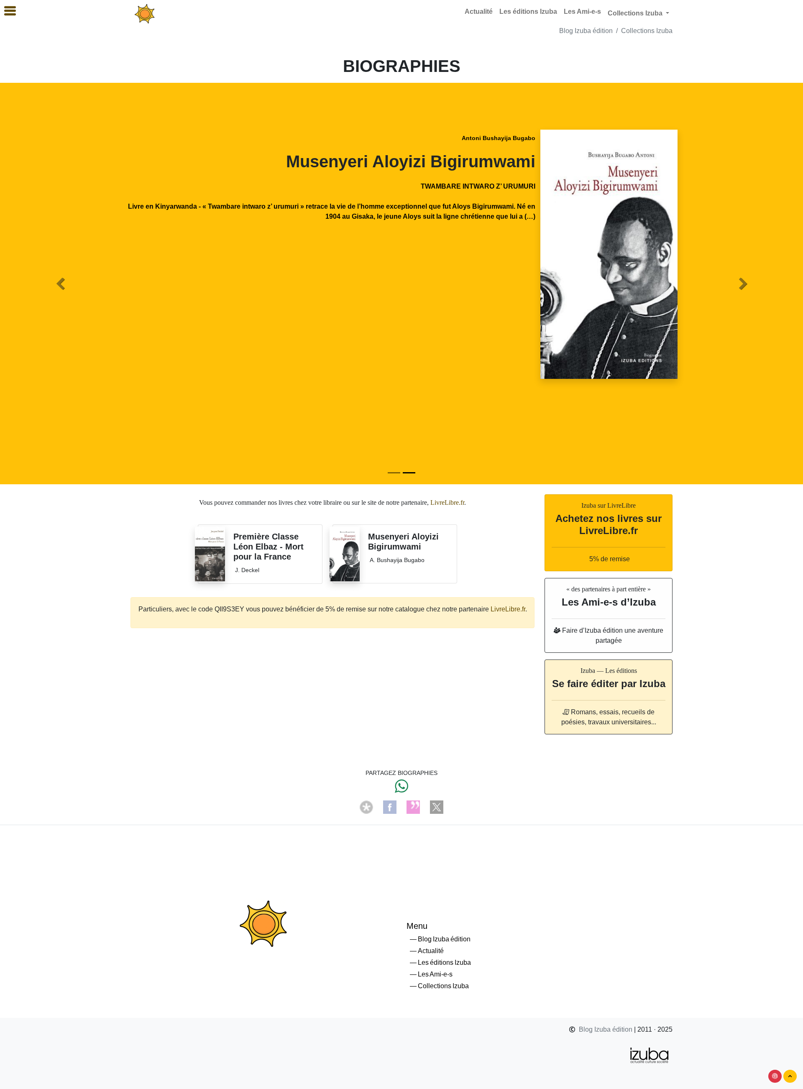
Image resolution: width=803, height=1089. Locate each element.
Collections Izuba (647, 30)
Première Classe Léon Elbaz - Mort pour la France (268, 546)
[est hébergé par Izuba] (650, 1054)
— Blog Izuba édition (440, 939)
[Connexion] (775, 1076)
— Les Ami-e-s (431, 974)
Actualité (479, 11)
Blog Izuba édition (586, 30)
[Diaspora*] (366, 806)
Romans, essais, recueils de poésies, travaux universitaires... (608, 717)
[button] (60, 283)
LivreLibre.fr (447, 502)
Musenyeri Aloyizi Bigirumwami (410, 161)
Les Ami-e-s (582, 11)
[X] (437, 806)
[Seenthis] (413, 806)
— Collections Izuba (439, 985)
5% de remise (609, 558)
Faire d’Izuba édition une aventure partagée (611, 635)
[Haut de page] (790, 1076)
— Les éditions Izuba (440, 962)
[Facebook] (390, 806)
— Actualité (427, 950)
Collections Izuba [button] (636, 13)
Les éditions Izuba (528, 11)
